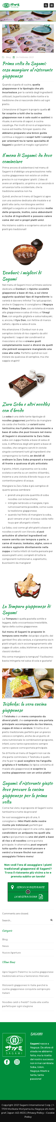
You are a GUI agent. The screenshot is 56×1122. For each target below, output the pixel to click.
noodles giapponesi (13, 420)
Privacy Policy (36, 1112)
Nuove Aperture (11, 952)
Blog (8, 57)
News (5, 946)
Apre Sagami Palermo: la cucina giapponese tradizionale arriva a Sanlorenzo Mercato (27, 974)
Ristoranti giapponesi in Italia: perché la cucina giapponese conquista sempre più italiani (26, 989)
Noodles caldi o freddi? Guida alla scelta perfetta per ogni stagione (25, 1004)
